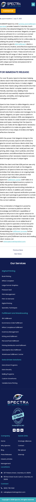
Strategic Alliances (24, 441)
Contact (21, 445)
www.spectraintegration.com (14, 241)
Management (6, 463)
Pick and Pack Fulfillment (10, 341)
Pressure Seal (7, 290)
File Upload (22, 450)
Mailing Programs (8, 374)
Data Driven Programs (9, 365)
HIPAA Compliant (8, 281)
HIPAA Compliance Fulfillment (12, 327)
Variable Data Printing (9, 383)
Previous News (18, 250)
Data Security (7, 370)
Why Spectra (5, 445)
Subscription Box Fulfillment (11, 350)
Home (3, 441)
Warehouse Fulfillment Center (12, 354)
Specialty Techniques (9, 308)
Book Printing (6, 276)
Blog (2, 450)
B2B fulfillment (20, 44)
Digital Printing (7, 303)
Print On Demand (8, 299)
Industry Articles (6, 459)
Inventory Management (10, 332)
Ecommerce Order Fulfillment (12, 323)
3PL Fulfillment (7, 318)
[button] (33, 4)
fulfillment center (14, 180)
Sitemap (21, 454)
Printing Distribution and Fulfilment (14, 345)
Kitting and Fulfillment (9, 336)
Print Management (8, 294)
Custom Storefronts (9, 379)
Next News (18, 254)
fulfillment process (20, 231)
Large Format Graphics (10, 285)
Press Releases (6, 454)
